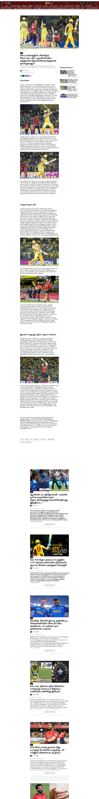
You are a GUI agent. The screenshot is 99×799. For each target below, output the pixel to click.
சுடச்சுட (7, 6)
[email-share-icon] (29, 76)
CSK (31, 439)
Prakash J (34, 632)
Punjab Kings (42, 439)
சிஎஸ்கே (36, 439)
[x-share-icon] (23, 76)
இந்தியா (31, 6)
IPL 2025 (22, 442)
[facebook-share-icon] (25, 76)
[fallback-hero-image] (63, 72)
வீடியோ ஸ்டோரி (69, 6)
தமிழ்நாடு (24, 6)
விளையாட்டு (38, 6)
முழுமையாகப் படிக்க (49, 524)
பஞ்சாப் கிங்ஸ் (51, 439)
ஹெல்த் (77, 6)
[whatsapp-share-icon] (21, 76)
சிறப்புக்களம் (14, 6)
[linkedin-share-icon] (27, 76)
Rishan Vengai (35, 505)
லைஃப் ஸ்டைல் (53, 6)
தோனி (26, 439)
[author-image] (21, 70)
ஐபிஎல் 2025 (29, 442)
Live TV (66, 3)
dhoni (22, 439)
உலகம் (61, 6)
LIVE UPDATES (88, 6)
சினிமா (46, 6)
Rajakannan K (25, 70)
